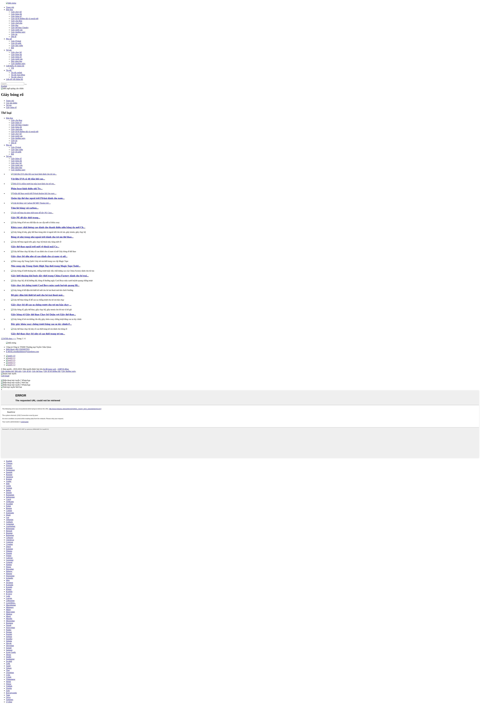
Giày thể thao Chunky (19, 27)
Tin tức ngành (16, 73)
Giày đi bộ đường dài (52, 371)
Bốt (12, 48)
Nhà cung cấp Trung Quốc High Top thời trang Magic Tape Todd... (45, 266)
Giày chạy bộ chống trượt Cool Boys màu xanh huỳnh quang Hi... (45, 285)
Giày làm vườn (17, 45)
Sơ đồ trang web (49, 369)
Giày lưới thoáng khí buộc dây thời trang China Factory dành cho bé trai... (50, 275)
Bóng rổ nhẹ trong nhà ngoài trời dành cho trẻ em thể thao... (42, 237)
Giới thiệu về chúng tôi (15, 66)
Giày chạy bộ (16, 12)
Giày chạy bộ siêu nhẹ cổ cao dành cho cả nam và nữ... (39, 256)
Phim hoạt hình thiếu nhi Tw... (26, 188)
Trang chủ (10, 7)
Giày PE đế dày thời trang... (25, 217)
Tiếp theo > (9, 339)
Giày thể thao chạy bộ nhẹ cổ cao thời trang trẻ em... (38, 333)
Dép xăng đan (16, 61)
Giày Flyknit (16, 41)
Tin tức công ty (17, 77)
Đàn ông (9, 9)
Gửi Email (5, 376)
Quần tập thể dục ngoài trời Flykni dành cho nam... (37, 198)
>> (15, 339)
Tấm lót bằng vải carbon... (24, 208)
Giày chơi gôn (16, 23)
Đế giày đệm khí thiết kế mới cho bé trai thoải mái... (37, 295)
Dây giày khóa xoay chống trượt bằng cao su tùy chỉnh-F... (41, 324)
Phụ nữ (9, 39)
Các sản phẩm (11, 103)
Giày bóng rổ (16, 16)
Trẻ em (9, 50)
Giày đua (14, 25)
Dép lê (13, 37)
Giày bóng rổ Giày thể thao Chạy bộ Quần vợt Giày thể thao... (43, 314)
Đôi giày (18, 371)
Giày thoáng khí (7, 371)
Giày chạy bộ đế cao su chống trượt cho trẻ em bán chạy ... (41, 304)
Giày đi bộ (26, 371)
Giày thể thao (37, 371)
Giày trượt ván (16, 30)
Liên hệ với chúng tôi (14, 79)
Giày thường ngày (18, 32)
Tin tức (9, 70)
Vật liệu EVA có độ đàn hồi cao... (28, 179)
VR (12, 68)
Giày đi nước (16, 43)
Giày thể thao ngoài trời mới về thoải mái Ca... (35, 246)
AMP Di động (63, 369)
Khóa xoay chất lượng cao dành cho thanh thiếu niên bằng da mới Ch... (48, 227)
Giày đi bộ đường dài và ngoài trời (24, 19)
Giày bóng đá (16, 14)
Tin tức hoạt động (18, 75)
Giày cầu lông (16, 21)
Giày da (14, 34)
